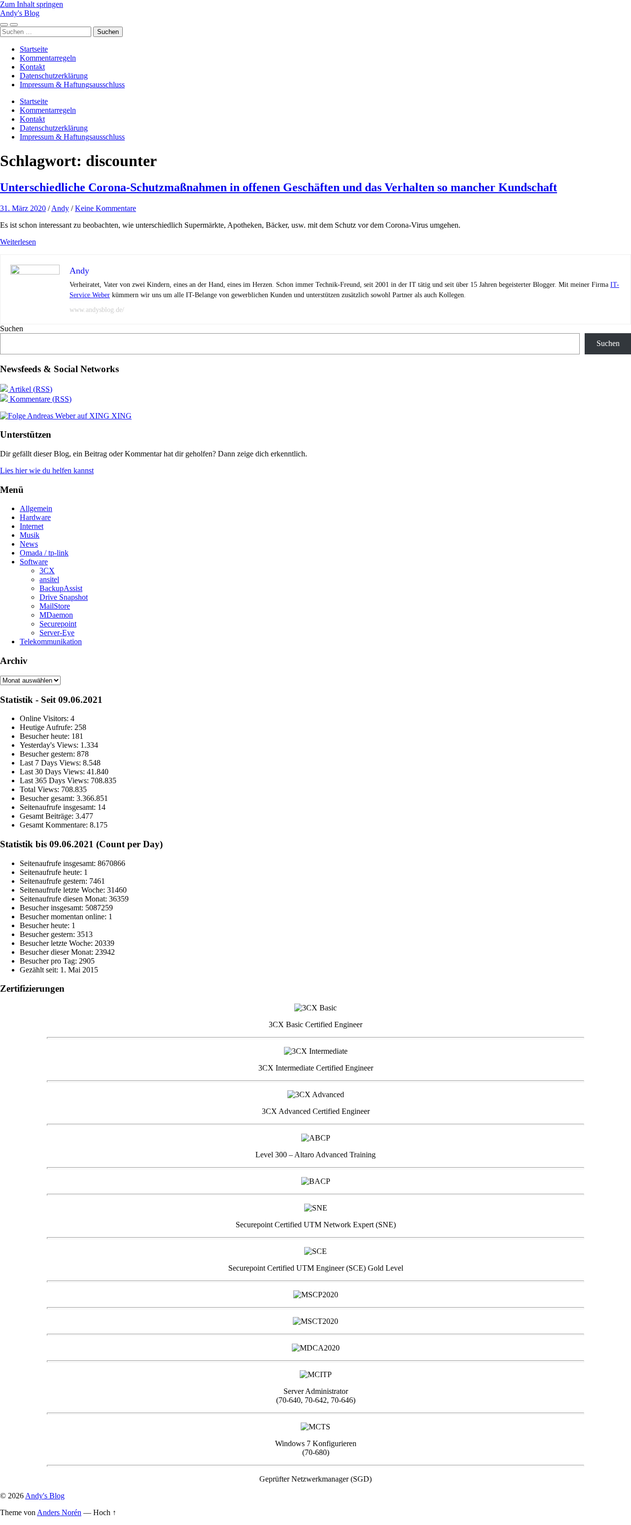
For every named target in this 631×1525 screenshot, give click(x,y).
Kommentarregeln (48, 58)
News (29, 544)
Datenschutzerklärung (54, 75)
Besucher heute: (45, 736)
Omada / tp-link (44, 553)
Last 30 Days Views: (53, 771)
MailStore (54, 606)
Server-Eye (56, 632)
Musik (29, 535)
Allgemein (36, 508)
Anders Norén (59, 1512)
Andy (60, 208)
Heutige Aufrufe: (47, 727)
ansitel (49, 579)
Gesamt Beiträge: (47, 816)
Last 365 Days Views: (55, 780)
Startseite (34, 49)
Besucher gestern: (48, 754)
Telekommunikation (51, 641)
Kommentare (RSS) (39, 399)
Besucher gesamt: (48, 798)
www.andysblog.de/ (97, 309)
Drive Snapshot (63, 597)
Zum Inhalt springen (31, 4)
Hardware (35, 517)
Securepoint (57, 624)
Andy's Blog (19, 13)
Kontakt (32, 67)
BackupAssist (60, 588)
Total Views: (40, 789)
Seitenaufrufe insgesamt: (59, 807)
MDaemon (56, 615)
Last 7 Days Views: (51, 763)
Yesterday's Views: (50, 745)
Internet (31, 526)
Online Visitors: (45, 718)
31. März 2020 (23, 208)
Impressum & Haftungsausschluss (72, 84)
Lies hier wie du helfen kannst (47, 470)
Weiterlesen (18, 242)
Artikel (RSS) (30, 389)
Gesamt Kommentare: (55, 825)
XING (120, 416)
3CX (47, 570)
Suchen (11, 328)
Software (34, 561)
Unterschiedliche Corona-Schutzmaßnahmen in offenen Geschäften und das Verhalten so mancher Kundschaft (278, 187)
